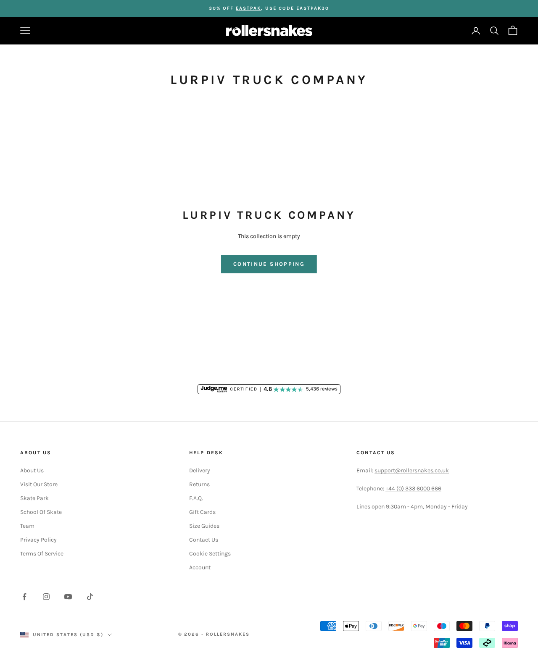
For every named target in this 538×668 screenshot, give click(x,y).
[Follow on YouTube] (68, 596)
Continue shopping (269, 264)
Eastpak (248, 8)
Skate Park (34, 498)
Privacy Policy (38, 539)
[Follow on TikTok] (90, 596)
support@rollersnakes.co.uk (411, 470)
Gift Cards (202, 512)
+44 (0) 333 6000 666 (413, 488)
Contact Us (203, 539)
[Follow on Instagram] (46, 596)
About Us (32, 470)
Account (200, 567)
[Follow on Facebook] (24, 596)
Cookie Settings (210, 553)
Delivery (199, 470)
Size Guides (204, 525)
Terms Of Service (41, 553)
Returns (199, 484)
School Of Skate (41, 512)
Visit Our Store (39, 484)
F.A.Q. (196, 498)
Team (27, 525)
